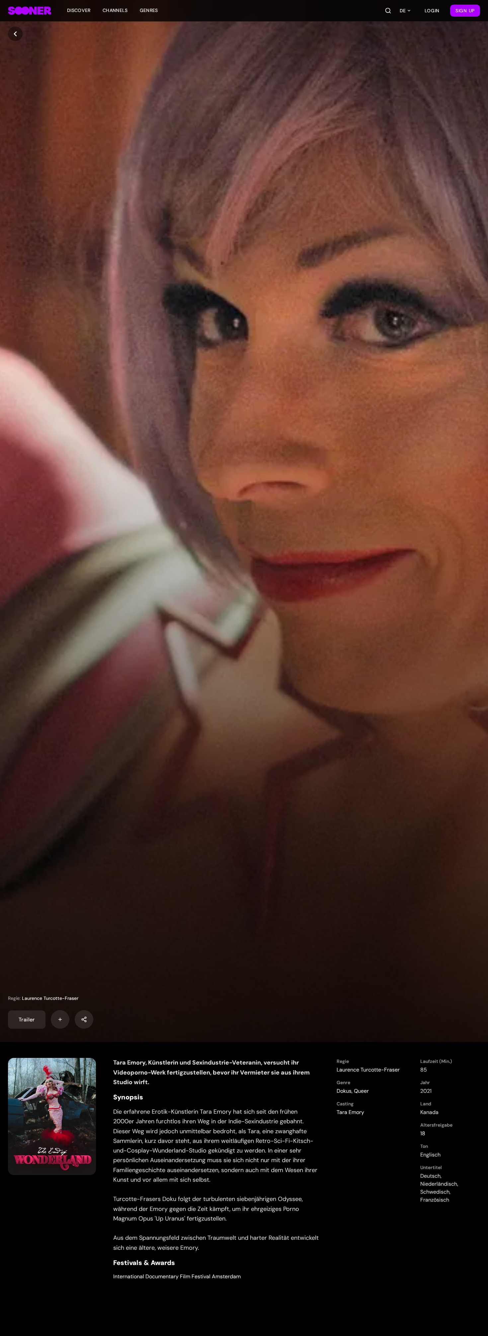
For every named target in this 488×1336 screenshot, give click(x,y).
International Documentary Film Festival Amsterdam (177, 1276)
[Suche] (388, 10)
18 (422, 1133)
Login (432, 11)
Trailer (27, 1019)
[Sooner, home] (29, 10)
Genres (149, 10)
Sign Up (465, 11)
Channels (115, 10)
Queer (361, 1090)
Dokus (344, 1090)
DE (403, 11)
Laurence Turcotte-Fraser (50, 998)
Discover (79, 10)
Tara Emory (350, 1112)
